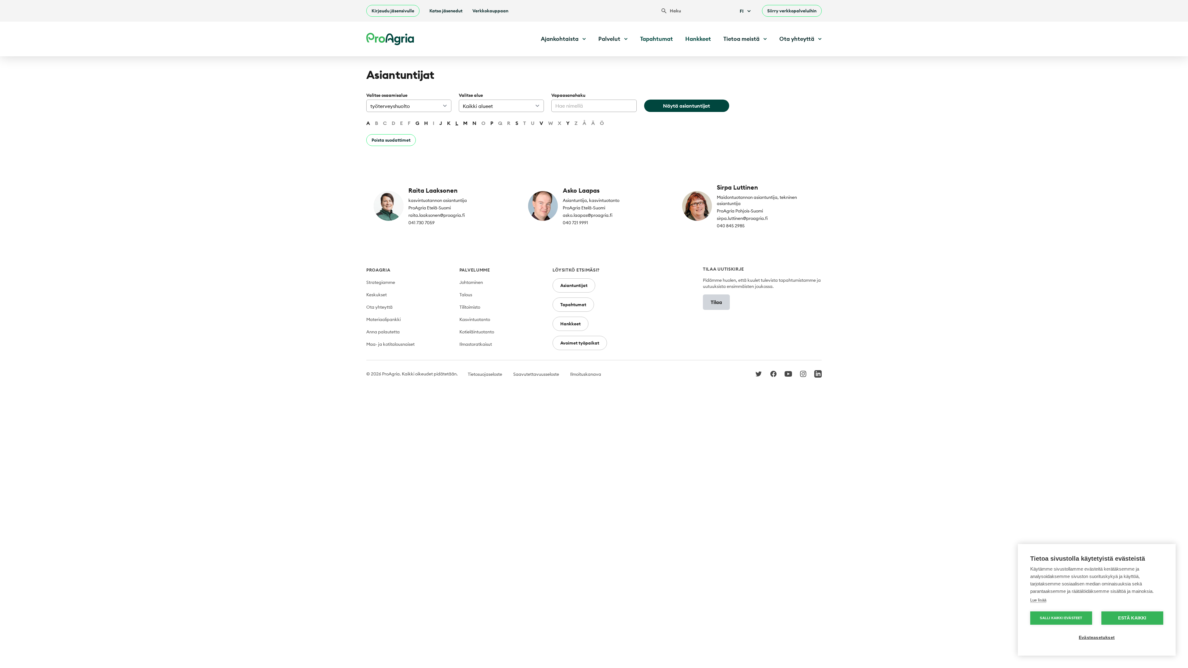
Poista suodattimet (391, 140)
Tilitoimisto (469, 307)
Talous (465, 295)
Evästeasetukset (1097, 637)
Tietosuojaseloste (485, 374)
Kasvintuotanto (474, 319)
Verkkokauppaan (490, 11)
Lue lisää (1038, 600)
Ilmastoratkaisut (475, 344)
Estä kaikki (1132, 618)
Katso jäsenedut (446, 11)
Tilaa (716, 302)
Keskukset (376, 295)
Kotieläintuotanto (476, 332)
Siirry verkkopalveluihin (791, 11)
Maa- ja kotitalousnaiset (390, 344)
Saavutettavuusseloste (536, 374)
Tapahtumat (656, 38)
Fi (741, 11)
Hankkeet (698, 38)
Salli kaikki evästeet (1061, 618)
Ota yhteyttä (379, 307)
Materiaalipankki (383, 319)
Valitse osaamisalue (386, 95)
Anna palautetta (383, 332)
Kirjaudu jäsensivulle (393, 11)
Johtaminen (471, 282)
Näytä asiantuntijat (686, 106)
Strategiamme (380, 282)
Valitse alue (471, 95)
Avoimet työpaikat (579, 343)
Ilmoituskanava (585, 374)
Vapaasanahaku (568, 95)
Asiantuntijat (574, 285)
